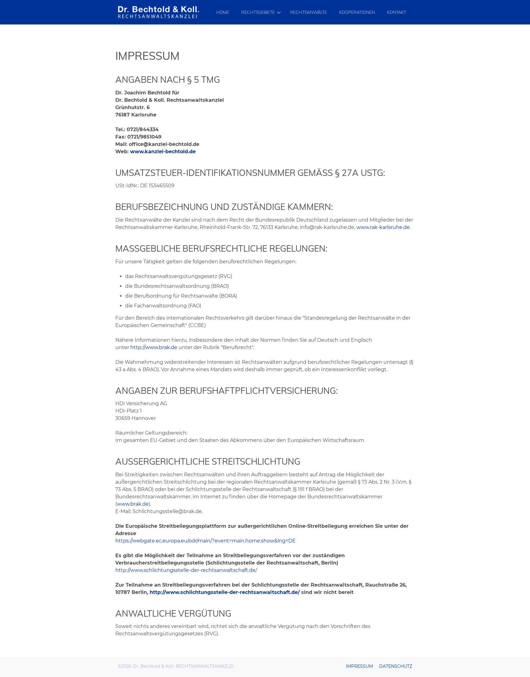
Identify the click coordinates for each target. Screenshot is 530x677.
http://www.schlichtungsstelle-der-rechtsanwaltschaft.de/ (186, 570)
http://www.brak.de (153, 347)
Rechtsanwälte (308, 12)
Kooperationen (357, 12)
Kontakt (396, 12)
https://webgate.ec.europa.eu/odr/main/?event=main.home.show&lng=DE (205, 541)
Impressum (359, 666)
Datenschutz (395, 666)
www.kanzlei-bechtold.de (163, 151)
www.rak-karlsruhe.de (383, 227)
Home (222, 12)
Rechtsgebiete (258, 12)
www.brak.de (133, 504)
